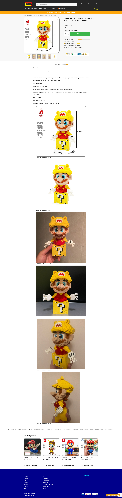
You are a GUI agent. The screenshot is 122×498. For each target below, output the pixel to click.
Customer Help (89, 5)
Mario (106, 429)
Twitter (25, 488)
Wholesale (45, 482)
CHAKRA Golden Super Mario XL (79, 429)
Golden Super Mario (90, 429)
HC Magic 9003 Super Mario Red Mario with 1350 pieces (88, 458)
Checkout (96, 5)
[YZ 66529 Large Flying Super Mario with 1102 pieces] (32, 447)
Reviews (64, 64)
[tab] (57, 63)
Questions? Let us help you (113, 495)
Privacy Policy (46, 486)
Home (25, 15)
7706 (32, 429)
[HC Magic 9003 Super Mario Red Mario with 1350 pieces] (89, 447)
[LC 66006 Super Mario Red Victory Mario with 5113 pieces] (70, 447)
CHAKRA (48, 429)
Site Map (45, 488)
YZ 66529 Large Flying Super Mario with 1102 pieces (31, 458)
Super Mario (29, 15)
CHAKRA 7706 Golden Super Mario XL (64, 429)
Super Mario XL (111, 429)
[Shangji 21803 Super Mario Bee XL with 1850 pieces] (51, 447)
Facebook (26, 482)
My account (81, 5)
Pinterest (26, 486)
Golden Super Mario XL (99, 429)
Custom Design (46, 480)
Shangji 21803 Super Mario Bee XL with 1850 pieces (50, 458)
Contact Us (45, 478)
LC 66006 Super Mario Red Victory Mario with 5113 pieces (69, 458)
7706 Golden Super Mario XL (39, 429)
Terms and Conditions (48, 484)
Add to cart (80, 33)
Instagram (26, 484)
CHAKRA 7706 (53, 429)
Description (57, 64)
